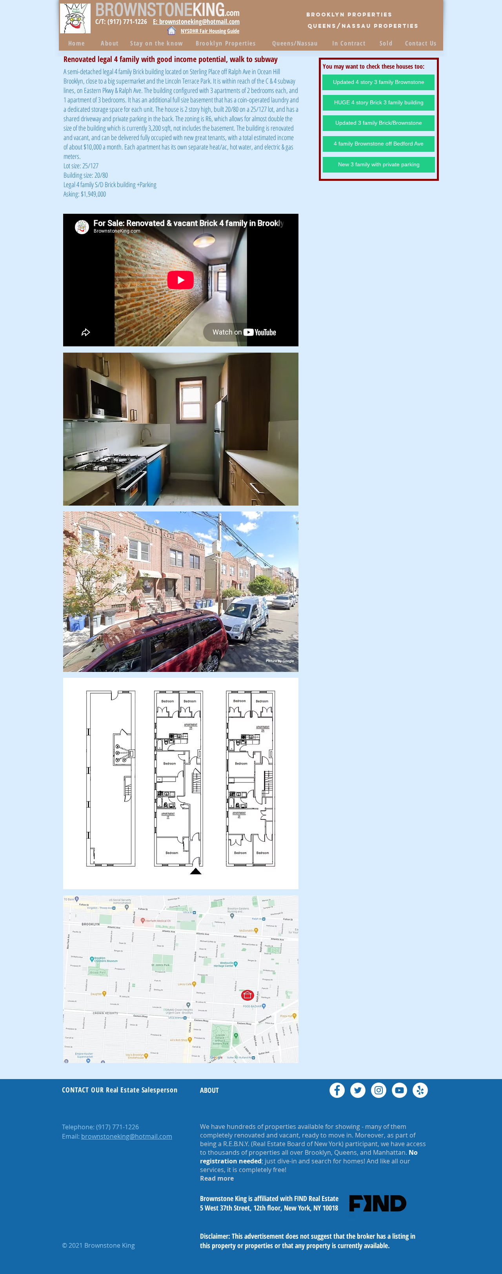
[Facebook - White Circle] (337, 1090)
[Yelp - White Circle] (420, 1090)
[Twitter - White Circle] (358, 1090)
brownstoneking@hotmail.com (126, 1136)
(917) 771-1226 (117, 1127)
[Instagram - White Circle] (378, 1090)
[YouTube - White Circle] (399, 1090)
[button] (180, 429)
